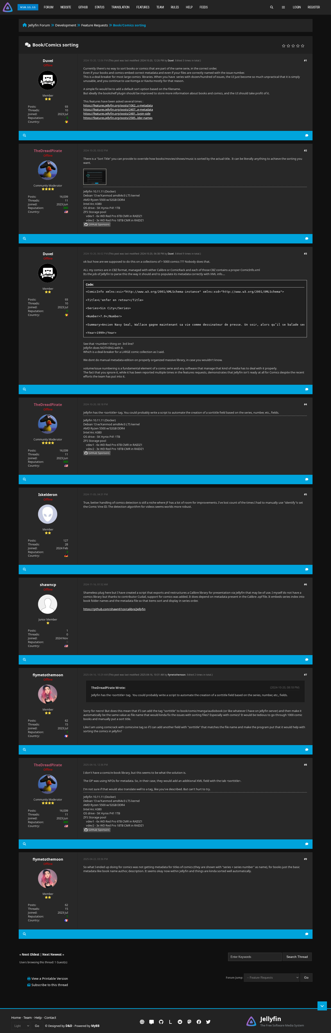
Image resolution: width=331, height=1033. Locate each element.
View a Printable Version (50, 978)
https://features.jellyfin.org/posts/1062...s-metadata (118, 105)
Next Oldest (30, 954)
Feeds (204, 7)
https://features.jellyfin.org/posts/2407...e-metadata (118, 109)
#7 (305, 674)
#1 (305, 60)
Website (65, 7)
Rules (175, 7)
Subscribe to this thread (50, 985)
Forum (48, 7)
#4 (305, 404)
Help (189, 7)
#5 (305, 494)
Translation (120, 7)
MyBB (95, 1026)
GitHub (83, 7)
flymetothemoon (48, 674)
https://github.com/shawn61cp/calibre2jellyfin (114, 609)
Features (142, 7)
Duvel (48, 60)
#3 (305, 253)
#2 (305, 150)
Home (16, 1017)
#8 (305, 764)
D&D (69, 1026)
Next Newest (52, 954)
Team (160, 7)
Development (65, 25)
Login (297, 7)
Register (314, 7)
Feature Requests (94, 25)
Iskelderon (47, 494)
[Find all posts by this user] (24, 135)
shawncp (48, 584)
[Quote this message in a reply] (307, 135)
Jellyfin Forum (39, 25)
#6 (305, 584)
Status (99, 7)
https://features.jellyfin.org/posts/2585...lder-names (117, 118)
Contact (50, 1017)
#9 (305, 859)
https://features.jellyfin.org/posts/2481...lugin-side (116, 113)
